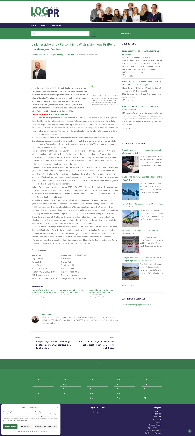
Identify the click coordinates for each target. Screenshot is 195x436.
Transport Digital (155, 425)
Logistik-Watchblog (154, 428)
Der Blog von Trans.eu (153, 433)
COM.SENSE (156, 414)
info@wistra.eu (43, 275)
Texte (33, 25)
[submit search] (93, 33)
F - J (61, 373)
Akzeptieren (10, 426)
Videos (43, 25)
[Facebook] (93, 412)
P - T (116, 373)
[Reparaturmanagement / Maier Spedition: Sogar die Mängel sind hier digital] (130, 164)
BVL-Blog (157, 417)
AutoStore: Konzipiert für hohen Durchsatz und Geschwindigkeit (140, 232)
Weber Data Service (154, 430)
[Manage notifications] (190, 431)
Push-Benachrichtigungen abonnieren (136, 305)
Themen (125, 33)
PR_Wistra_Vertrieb (59, 114)
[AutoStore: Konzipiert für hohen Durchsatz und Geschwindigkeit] (130, 244)
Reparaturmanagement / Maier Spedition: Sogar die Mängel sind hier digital (142, 151)
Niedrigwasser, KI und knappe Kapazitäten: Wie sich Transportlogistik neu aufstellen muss (141, 259)
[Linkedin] (97, 412)
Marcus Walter (39, 55)
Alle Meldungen (128, 285)
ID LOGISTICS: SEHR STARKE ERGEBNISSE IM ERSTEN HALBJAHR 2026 (142, 178)
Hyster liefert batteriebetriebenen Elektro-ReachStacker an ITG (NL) (142, 205)
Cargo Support (155, 422)
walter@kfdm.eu (73, 275)
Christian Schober (154, 419)
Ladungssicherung (56, 55)
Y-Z (145, 398)
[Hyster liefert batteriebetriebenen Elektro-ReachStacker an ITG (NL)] (130, 218)
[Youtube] (102, 412)
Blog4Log (157, 411)
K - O (89, 373)
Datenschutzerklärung (32, 432)
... (143, 72)
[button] (57, 407)
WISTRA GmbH (69, 55)
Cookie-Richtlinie (20, 432)
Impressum (43, 432)
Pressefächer (55, 25)
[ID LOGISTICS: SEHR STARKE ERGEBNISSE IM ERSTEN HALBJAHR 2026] (130, 191)
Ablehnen (25, 426)
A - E (34, 373)
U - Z (143, 373)
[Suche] (60, 33)
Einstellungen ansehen (46, 426)
